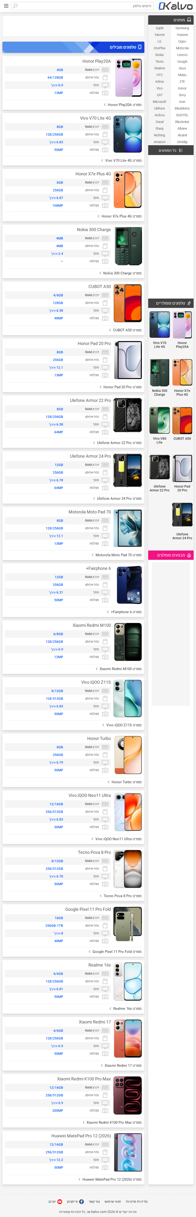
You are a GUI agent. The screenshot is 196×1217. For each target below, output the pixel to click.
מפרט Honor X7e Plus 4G (121, 216)
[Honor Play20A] (182, 325)
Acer (182, 102)
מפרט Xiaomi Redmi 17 (123, 1065)
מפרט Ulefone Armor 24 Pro (119, 498)
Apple (159, 28)
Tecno (159, 61)
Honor (182, 88)
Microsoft (159, 102)
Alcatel (182, 135)
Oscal (159, 122)
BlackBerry (182, 108)
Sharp (159, 128)
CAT (160, 95)
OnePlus (159, 48)
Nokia (159, 55)
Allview (182, 128)
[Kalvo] (176, 6)
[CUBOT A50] (182, 421)
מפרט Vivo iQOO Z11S (123, 725)
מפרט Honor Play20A (124, 105)
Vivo (160, 88)
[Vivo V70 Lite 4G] (159, 325)
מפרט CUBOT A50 (127, 330)
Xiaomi (159, 35)
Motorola (182, 48)
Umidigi (182, 142)
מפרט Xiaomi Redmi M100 (120, 669)
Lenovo (182, 55)
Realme (159, 68)
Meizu (182, 75)
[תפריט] (6, 6)
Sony (182, 95)
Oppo (182, 41)
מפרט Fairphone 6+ (126, 612)
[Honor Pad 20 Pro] (182, 469)
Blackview (182, 122)
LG (160, 41)
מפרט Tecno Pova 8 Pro (122, 896)
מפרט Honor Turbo (126, 782)
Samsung (182, 28)
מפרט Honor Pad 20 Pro (122, 387)
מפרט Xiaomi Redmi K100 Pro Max (114, 1122)
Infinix (159, 81)
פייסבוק (73, 1201)
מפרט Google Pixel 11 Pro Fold (117, 952)
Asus (182, 68)
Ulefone (159, 108)
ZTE (182, 81)
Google (182, 61)
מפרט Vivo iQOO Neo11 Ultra (118, 839)
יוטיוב (52, 1201)
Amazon (160, 142)
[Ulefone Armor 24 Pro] (182, 515)
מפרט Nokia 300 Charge (122, 273)
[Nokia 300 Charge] (159, 373)
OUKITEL (182, 115)
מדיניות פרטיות (137, 1201)
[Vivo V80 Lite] (159, 420)
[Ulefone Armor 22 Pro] (159, 467)
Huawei (182, 35)
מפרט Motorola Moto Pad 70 (118, 555)
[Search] (15, 6)
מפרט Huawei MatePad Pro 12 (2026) (112, 1179)
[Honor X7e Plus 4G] (182, 372)
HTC (160, 75)
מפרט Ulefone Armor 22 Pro (119, 443)
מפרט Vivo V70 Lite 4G (123, 160)
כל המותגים (167, 150)
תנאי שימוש (113, 1201)
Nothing (159, 135)
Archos (160, 115)
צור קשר (94, 1201)
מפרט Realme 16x (127, 1008)
